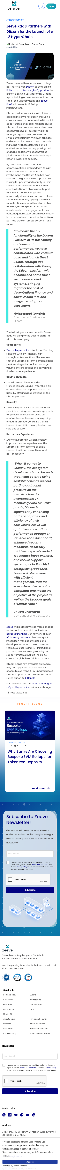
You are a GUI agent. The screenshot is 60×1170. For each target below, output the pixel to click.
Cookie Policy (9, 1033)
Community (8, 1009)
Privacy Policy (22, 867)
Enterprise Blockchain (40, 1033)
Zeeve (9, 627)
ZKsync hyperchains (17, 350)
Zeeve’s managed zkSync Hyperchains (29, 685)
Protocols (7, 1004)
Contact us (8, 999)
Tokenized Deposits (16, 742)
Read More (39, 788)
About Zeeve (9, 1019)
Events (33, 994)
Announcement (15, 19)
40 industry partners (18, 637)
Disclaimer (8, 1028)
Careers (7, 1023)
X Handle (29, 678)
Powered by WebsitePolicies (14, 1166)
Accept (30, 1162)
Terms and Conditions (40, 864)
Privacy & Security (38, 1019)
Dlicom (30, 86)
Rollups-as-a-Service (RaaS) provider (28, 90)
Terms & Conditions (39, 1028)
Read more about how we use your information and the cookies (27, 1154)
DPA (32, 1009)
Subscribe (30, 890)
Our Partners (36, 1004)
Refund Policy (9, 994)
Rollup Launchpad (16, 634)
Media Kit (7, 1014)
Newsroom (35, 999)
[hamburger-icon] (3, 6)
